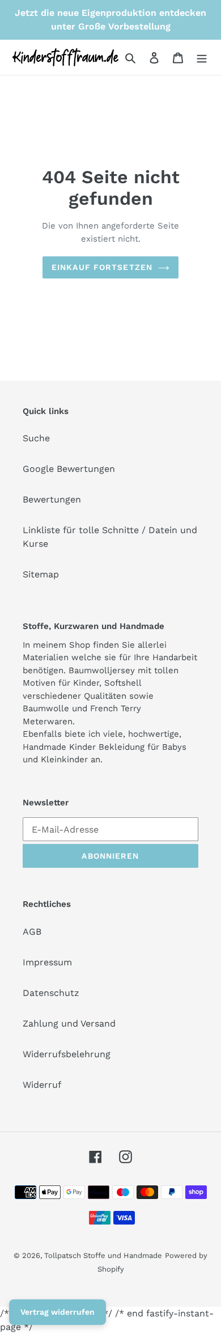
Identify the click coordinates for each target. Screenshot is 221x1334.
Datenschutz (51, 992)
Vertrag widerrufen (57, 1311)
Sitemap (41, 574)
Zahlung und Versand (69, 1023)
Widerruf (42, 1084)
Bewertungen (52, 499)
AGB (32, 931)
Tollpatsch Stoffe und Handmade (103, 1255)
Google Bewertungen (69, 468)
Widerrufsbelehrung (66, 1054)
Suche (36, 438)
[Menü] (202, 57)
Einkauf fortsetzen (102, 267)
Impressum (47, 962)
